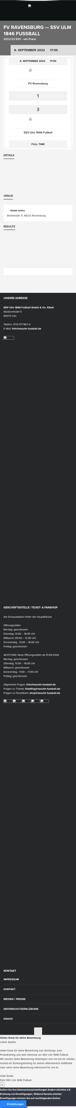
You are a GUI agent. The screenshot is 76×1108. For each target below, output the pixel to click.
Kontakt (10, 989)
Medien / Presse (15, 999)
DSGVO (8, 1019)
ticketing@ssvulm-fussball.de (42, 688)
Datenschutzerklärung (21, 1009)
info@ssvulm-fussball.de (26, 328)
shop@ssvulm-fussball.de (45, 693)
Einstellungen (15, 1104)
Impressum (11, 979)
